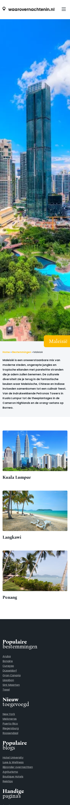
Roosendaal (10, 733)
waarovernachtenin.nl (31, 9)
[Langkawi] (35, 516)
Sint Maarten (11, 685)
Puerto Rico (10, 724)
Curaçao (8, 666)
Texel (6, 690)
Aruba (7, 656)
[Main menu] (63, 9)
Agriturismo (10, 772)
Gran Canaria (12, 675)
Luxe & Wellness (13, 762)
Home (6, 352)
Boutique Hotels (13, 777)
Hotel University (13, 758)
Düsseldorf (10, 671)
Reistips (8, 781)
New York (9, 714)
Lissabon (8, 680)
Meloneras (10, 719)
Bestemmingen (21, 352)
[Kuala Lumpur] (35, 455)
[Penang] (35, 575)
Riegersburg (11, 728)
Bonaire (8, 661)
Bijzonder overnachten (18, 767)
